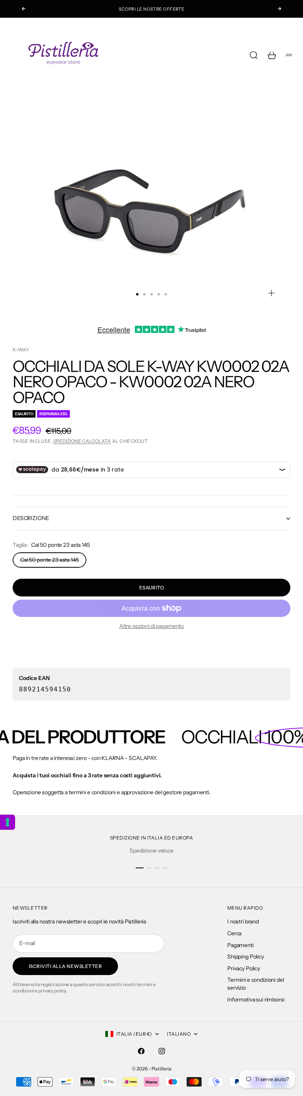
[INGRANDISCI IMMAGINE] (271, 293)
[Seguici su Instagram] (162, 1051)
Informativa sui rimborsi (255, 999)
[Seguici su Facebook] (141, 1051)
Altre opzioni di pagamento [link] (151, 626)
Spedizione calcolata (82, 441)
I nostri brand (243, 921)
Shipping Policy (245, 956)
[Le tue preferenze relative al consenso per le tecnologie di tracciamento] (7, 822)
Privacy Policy (243, 968)
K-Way (21, 350)
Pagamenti (240, 945)
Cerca (234, 933)
